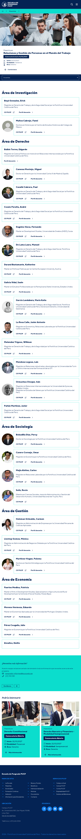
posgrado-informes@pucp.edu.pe (19, 673)
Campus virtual (61, 783)
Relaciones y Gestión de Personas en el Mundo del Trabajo (37, 52)
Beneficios (34, 786)
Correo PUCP (60, 788)
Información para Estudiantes (14, 797)
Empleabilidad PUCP (62, 791)
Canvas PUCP (60, 786)
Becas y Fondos (36, 783)
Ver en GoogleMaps (9, 816)
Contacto (34, 797)
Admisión (8, 794)
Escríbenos (7, 686)
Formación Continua (11, 791)
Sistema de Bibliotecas (63, 794)
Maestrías (12, 11)
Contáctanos (12, 69)
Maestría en (59, 731)
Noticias (33, 791)
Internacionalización (37, 788)
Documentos (35, 794)
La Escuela (8, 783)
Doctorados (9, 788)
